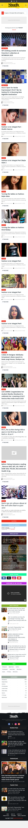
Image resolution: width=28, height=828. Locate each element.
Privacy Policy (6, 815)
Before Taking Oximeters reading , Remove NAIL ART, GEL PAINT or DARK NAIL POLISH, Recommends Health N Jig (13, 467)
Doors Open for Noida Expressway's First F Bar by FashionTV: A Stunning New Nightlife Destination (11, 91)
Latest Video (12, 669)
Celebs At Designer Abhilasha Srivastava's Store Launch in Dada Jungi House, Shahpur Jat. (13, 357)
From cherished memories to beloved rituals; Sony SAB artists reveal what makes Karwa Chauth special (16, 734)
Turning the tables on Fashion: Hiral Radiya (12, 229)
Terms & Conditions (22, 815)
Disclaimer (13, 815)
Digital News (4, 48)
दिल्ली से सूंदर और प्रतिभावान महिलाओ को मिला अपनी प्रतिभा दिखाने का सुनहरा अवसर (13, 505)
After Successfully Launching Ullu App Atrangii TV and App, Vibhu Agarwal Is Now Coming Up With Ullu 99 (13, 548)
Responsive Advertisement (14, 20)
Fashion (3, 124)
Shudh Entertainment (7, 62)
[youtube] (19, 577)
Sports (3, 671)
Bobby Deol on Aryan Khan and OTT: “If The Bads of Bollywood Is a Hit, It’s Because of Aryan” (17, 656)
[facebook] (11, 1)
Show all (14, 29)
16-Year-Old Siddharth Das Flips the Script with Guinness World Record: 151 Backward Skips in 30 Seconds (17, 647)
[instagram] (17, 1)
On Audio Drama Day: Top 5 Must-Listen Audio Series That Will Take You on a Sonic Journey (13, 540)
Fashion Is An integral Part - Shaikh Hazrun (11, 128)
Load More (14, 521)
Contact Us (19, 814)
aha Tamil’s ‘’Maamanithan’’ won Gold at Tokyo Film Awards (13, 557)
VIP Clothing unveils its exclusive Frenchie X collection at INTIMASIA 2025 (13, 53)
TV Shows (9, 671)
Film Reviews (5, 669)
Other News (19, 669)
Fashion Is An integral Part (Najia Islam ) (13, 161)
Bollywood (4, 352)
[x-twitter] (14, 1)
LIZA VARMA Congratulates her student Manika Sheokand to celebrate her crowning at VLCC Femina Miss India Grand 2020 (13, 395)
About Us (13, 814)
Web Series (15, 671)
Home (8, 814)
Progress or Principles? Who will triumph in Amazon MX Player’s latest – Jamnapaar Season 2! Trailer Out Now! (14, 13)
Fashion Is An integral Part (11, 261)
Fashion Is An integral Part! (11, 324)
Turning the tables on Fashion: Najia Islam (12, 195)
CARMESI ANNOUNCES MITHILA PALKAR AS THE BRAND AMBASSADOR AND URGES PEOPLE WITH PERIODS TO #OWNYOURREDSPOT (13, 566)
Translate (12, 529)
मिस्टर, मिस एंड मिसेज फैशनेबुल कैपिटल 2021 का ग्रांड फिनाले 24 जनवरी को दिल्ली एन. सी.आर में (13, 432)
